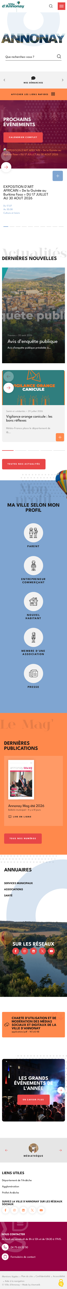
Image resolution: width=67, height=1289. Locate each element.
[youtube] (51, 951)
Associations (13, 889)
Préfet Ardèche (10, 1192)
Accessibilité (59, 1276)
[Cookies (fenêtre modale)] (61, 1283)
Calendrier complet (23, 137)
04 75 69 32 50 (19, 1247)
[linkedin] (33, 951)
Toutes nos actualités (24, 463)
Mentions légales (10, 1276)
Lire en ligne (22, 817)
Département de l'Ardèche (17, 1180)
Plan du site (27, 1276)
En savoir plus (33, 1099)
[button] (61, 6)
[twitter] (42, 951)
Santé (8, 895)
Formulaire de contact (23, 1256)
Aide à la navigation (14, 1281)
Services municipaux (18, 883)
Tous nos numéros (23, 838)
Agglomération (10, 1186)
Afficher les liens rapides (29, 94)
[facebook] (15, 951)
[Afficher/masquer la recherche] (53, 6)
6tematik (35, 1284)
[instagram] (24, 951)
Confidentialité (43, 1276)
